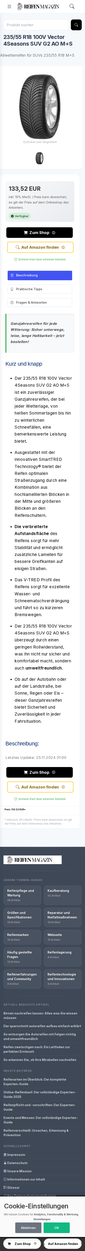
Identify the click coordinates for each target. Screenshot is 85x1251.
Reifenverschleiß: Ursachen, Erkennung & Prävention (36, 1133)
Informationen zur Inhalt (26, 1179)
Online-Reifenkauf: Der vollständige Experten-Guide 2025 (39, 1094)
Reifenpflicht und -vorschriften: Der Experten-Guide (39, 1107)
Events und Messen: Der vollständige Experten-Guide (40, 1120)
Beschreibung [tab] (27, 275)
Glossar (13, 1187)
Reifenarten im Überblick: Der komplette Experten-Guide (34, 1082)
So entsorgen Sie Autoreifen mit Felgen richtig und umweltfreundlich (39, 1036)
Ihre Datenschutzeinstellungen (31, 1196)
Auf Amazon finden (40, 247)
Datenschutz (17, 1163)
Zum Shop (39, 232)
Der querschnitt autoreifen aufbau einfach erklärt (42, 1026)
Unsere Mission (19, 1171)
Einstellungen (42, 1219)
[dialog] (42, 1217)
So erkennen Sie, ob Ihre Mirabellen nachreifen (39, 1060)
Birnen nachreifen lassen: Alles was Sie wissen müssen (40, 1015)
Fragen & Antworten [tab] (31, 302)
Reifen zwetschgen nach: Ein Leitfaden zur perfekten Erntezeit (36, 1049)
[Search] (72, 6)
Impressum (16, 1154)
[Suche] (76, 24)
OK (56, 1228)
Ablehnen (28, 1228)
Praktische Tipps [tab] (29, 289)
